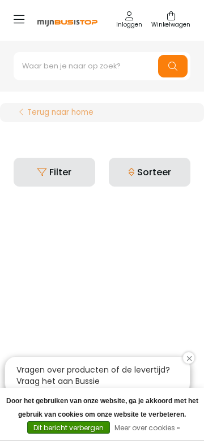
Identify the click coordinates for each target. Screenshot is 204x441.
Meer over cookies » (147, 428)
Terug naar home (60, 112)
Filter (60, 172)
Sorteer (154, 172)
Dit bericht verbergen (68, 428)
